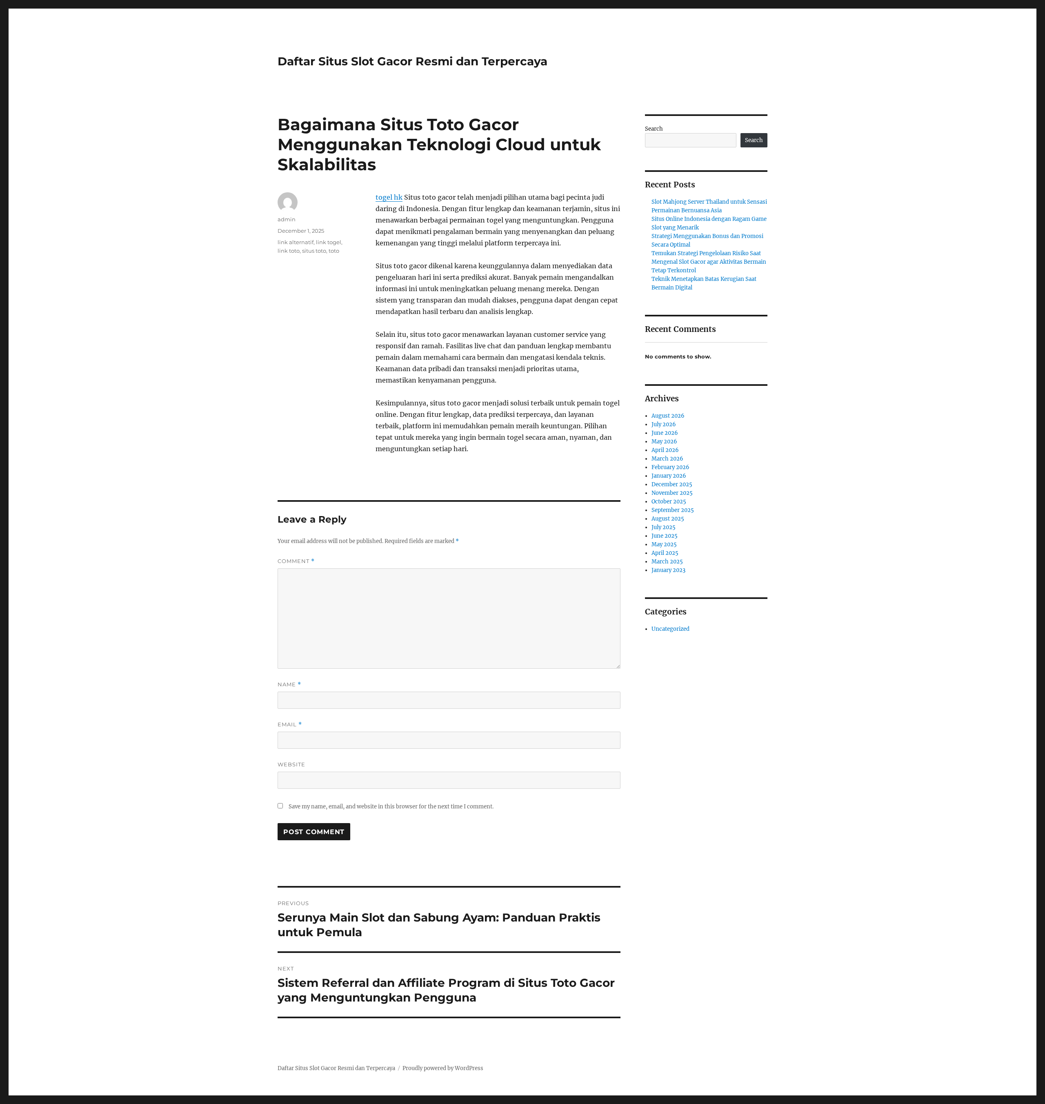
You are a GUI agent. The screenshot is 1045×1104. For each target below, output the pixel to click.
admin (287, 219)
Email (290, 724)
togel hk (389, 197)
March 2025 (667, 561)
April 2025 (664, 553)
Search (654, 128)
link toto (289, 250)
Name (289, 684)
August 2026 (668, 415)
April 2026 (665, 450)
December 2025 (671, 484)
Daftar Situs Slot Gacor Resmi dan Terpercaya (412, 61)
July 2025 (663, 527)
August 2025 (667, 518)
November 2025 (672, 493)
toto (334, 250)
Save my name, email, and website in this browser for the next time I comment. (391, 806)
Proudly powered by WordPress (442, 1068)
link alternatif (296, 242)
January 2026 (668, 475)
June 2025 (664, 535)
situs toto (314, 250)
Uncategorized (670, 628)
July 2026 (663, 424)
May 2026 (664, 441)
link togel (328, 242)
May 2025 (664, 544)
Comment (296, 561)
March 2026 (667, 458)
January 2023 (668, 570)
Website (291, 764)
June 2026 (664, 433)
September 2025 (672, 510)
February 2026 (670, 467)
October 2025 (668, 501)
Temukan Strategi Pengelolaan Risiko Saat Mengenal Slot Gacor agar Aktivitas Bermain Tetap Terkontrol (708, 262)
